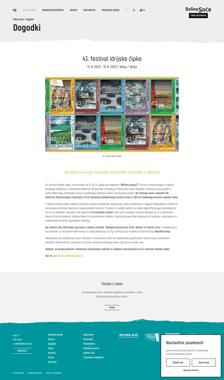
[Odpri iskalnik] (134, 10)
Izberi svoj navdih (198, 15)
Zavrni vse (204, 362)
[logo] (14, 10)
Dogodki (30, 19)
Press (51, 348)
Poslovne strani (111, 10)
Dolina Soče (29, 10)
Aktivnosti (88, 339)
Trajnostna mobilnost (93, 357)
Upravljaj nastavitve (191, 370)
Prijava (112, 307)
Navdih (73, 10)
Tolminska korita (91, 348)
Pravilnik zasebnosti (35, 373)
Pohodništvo (89, 344)
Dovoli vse (178, 362)
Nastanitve (89, 10)
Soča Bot (52, 362)
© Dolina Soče (18, 373)
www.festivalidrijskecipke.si (68, 256)
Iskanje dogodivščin (53, 10)
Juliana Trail (88, 353)
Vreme (51, 357)
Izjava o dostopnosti (54, 373)
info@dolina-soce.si (23, 343)
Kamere (52, 353)
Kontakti (22, 350)
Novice (51, 339)
